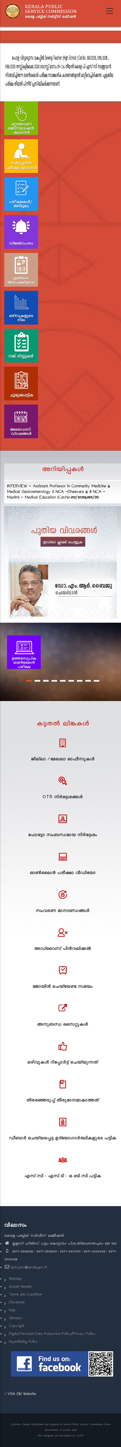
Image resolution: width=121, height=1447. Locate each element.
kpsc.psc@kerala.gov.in (29, 1267)
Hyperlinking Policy (23, 1342)
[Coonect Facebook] (62, 1366)
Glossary (15, 1318)
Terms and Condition (25, 1295)
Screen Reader (20, 1287)
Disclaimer (17, 1303)
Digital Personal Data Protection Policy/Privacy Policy (52, 1334)
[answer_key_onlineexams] (24, 652)
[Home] (42, 11)
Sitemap (15, 1279)
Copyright (16, 1326)
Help (12, 1310)
